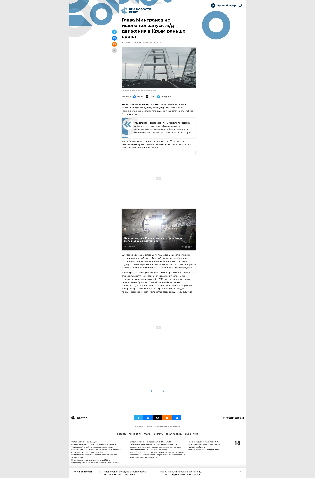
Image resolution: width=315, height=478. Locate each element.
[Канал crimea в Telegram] (138, 417)
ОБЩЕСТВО (151, 426)
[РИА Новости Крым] (136, 10)
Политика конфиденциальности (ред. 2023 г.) (90, 460)
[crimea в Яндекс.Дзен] (157, 417)
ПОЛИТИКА (140, 426)
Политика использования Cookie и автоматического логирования (94, 456)
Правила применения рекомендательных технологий (94, 462)
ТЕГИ (195, 434)
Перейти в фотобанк (150, 90)
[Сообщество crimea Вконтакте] (148, 417)
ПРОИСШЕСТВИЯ (164, 426)
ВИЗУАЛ (176, 426)
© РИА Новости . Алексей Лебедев (132, 90)
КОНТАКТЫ (158, 434)
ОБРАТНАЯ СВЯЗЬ (174, 434)
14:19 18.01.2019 (127, 42)
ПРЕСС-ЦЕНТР (135, 434)
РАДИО (147, 434)
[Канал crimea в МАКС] (176, 417)
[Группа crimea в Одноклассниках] (167, 417)
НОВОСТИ (121, 434)
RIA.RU (188, 434)
